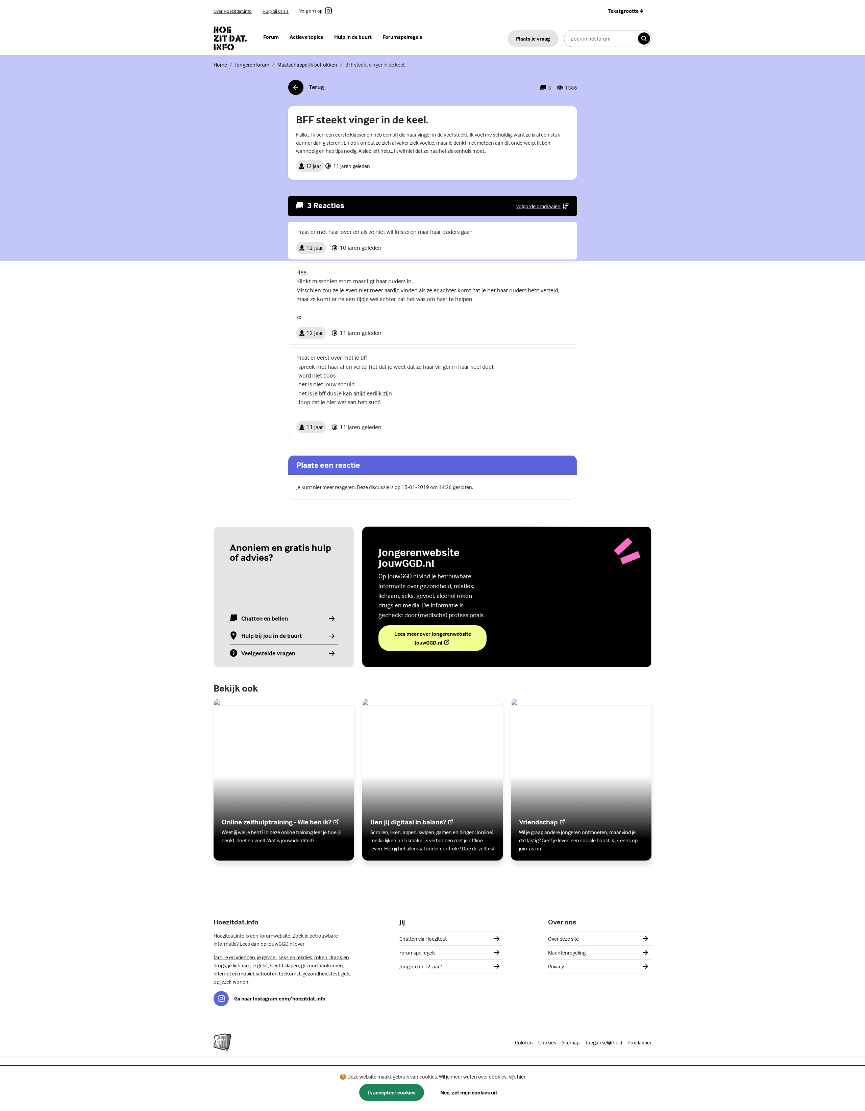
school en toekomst (278, 973)
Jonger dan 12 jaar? (420, 966)
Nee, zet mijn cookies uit (468, 1092)
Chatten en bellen (264, 618)
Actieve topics (306, 36)
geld (345, 973)
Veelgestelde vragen (268, 653)
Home (220, 64)
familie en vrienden (234, 957)
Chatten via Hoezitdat (423, 938)
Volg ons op (310, 11)
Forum (271, 36)
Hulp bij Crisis (276, 11)
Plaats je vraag (533, 38)
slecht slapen (284, 965)
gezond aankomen (322, 965)
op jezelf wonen (231, 981)
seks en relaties (295, 957)
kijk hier (517, 1076)
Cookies (547, 1042)
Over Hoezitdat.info (233, 11)
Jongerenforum (252, 64)
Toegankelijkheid (603, 1042)
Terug (306, 89)
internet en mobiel (234, 973)
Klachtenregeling (567, 952)
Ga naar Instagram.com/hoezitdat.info (279, 998)
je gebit (260, 965)
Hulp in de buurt (353, 36)
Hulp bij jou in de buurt (271, 636)
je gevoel (266, 957)
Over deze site (563, 938)
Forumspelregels (402, 36)
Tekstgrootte (623, 10)
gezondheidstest (320, 973)
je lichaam (239, 965)
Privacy (556, 966)
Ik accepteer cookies (392, 1092)
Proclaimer (639, 1042)
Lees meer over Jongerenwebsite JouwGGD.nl (433, 638)
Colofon (524, 1042)
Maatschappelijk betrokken (307, 64)
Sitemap (570, 1042)
